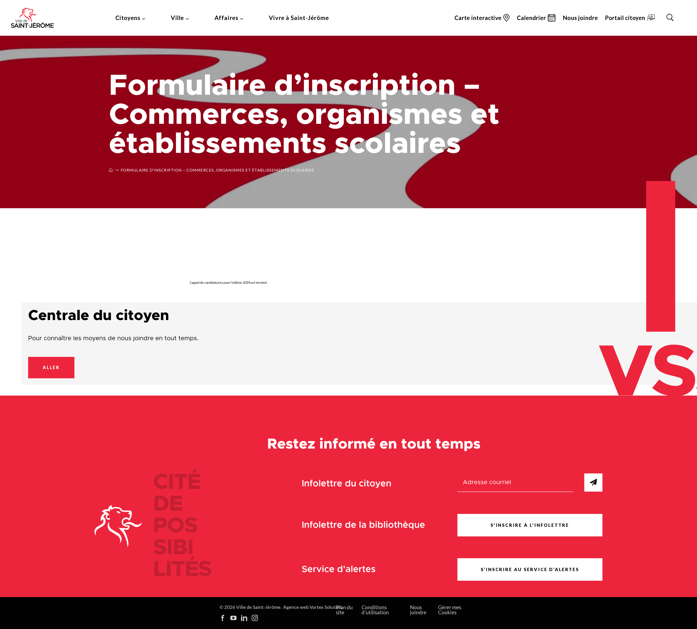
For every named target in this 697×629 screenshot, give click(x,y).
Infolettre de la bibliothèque (363, 525)
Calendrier (531, 17)
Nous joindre (580, 17)
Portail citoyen (625, 17)
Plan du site (344, 609)
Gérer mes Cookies (449, 609)
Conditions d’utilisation (375, 609)
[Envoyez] (593, 482)
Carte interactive (478, 17)
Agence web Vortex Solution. (313, 607)
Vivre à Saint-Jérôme (299, 17)
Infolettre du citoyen (346, 483)
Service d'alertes (339, 569)
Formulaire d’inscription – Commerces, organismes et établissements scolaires (217, 170)
